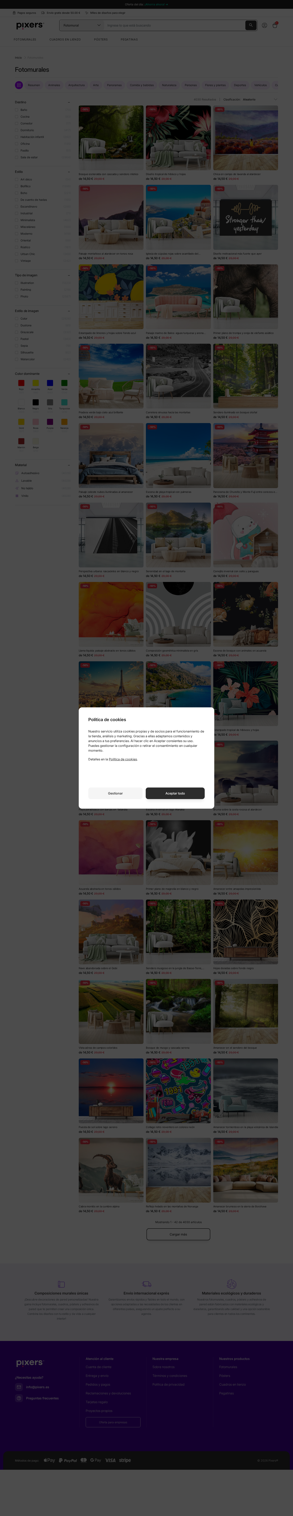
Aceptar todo (175, 793)
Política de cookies (123, 759)
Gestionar (115, 793)
